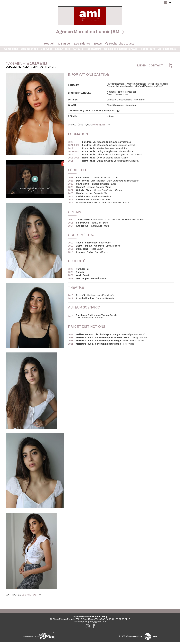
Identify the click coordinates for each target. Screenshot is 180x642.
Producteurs (147, 48)
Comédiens (11, 48)
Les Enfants (62, 48)
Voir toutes (21, 595)
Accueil (49, 43)
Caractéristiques (86, 124)
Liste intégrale (167, 48)
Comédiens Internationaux (120, 48)
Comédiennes (29, 48)
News (98, 43)
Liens (141, 65)
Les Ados (46, 48)
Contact (156, 65)
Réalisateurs (93, 48)
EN (170, 2)
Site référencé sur (31, 636)
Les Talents (82, 43)
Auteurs (78, 48)
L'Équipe (64, 43)
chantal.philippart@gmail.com (90, 621)
